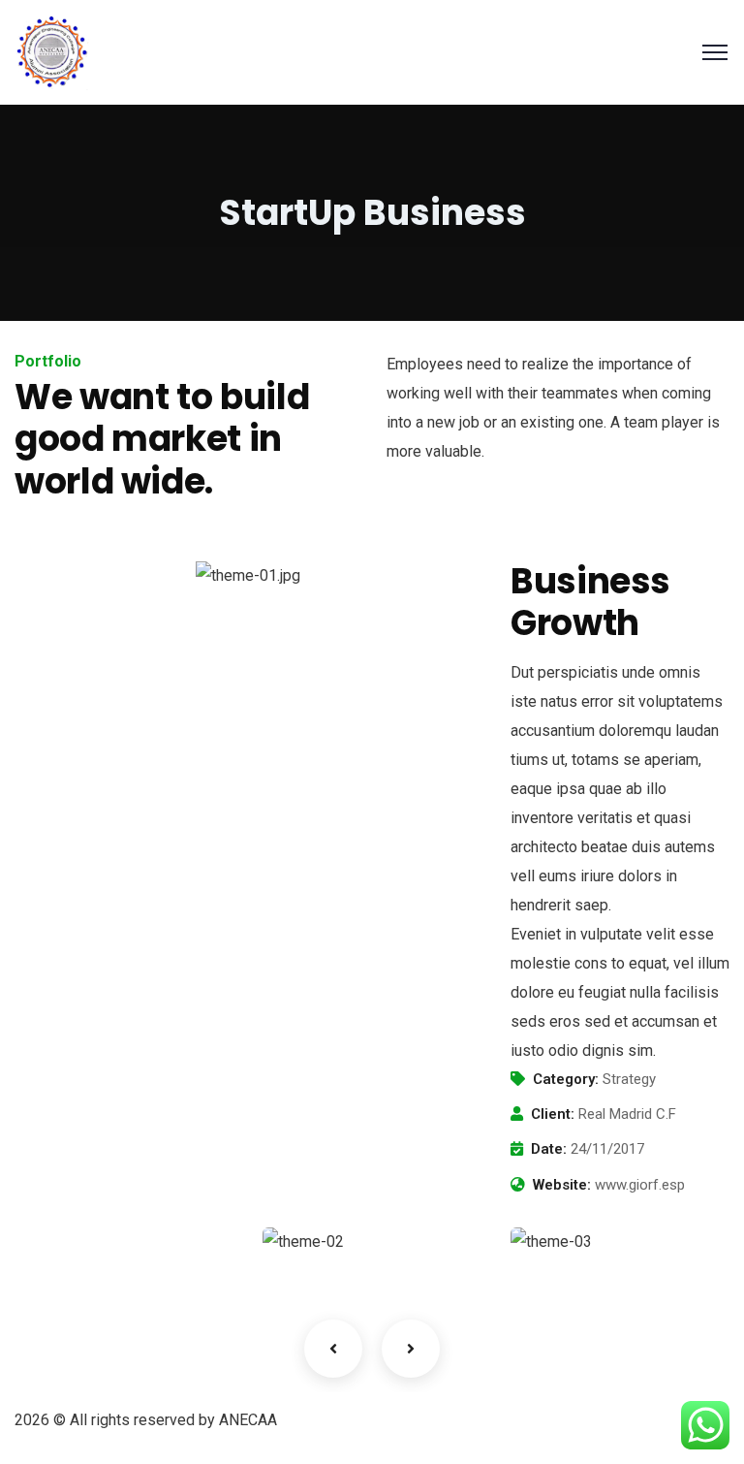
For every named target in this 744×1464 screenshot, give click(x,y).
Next (411, 1349)
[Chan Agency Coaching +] (620, 1242)
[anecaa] (53, 51)
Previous (333, 1349)
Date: (549, 1149)
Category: (566, 1079)
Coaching (78, 1245)
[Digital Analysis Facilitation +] (372, 1242)
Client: (552, 1114)
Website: (562, 1184)
